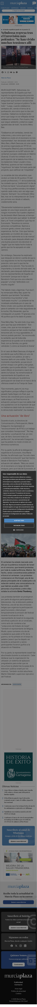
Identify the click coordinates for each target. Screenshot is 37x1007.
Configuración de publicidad (25, 509)
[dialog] (18, 502)
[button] (18, 530)
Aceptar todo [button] (19, 520)
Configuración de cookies (18, 514)
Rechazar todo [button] (19, 525)
